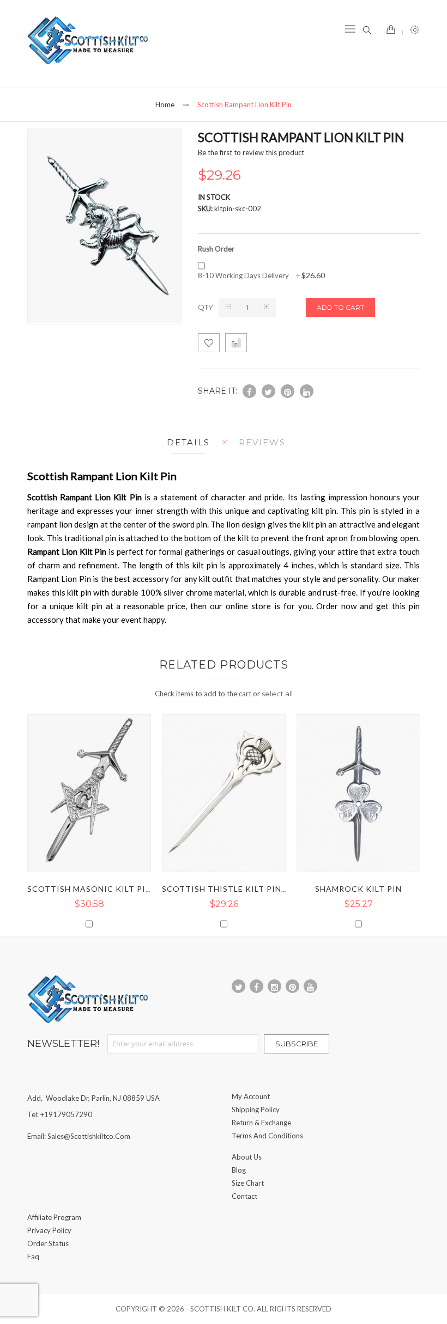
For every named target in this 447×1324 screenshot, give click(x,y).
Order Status (48, 1243)
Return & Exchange (261, 1122)
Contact (244, 1196)
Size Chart (248, 1183)
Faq (33, 1256)
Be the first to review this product (251, 152)
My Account (251, 1096)
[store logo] (87, 40)
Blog (239, 1170)
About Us (247, 1157)
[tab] (185, 442)
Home (164, 104)
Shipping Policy (256, 1109)
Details (188, 442)
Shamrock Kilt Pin (358, 888)
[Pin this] (287, 391)
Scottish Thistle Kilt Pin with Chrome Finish (269, 888)
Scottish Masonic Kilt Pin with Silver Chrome (136, 888)
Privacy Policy (49, 1230)
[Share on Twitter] (268, 391)
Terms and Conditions (267, 1135)
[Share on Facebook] (249, 391)
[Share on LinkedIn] (306, 391)
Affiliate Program (54, 1217)
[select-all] (277, 693)
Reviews (262, 442)
